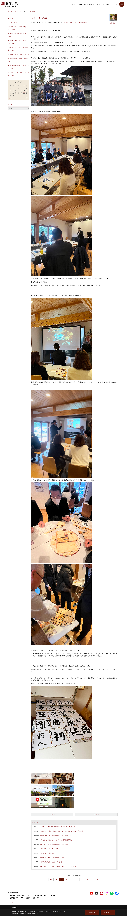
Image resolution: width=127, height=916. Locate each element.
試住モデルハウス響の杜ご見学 (88, 4)
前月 (10, 98)
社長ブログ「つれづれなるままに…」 (81, 22)
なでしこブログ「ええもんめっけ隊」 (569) (18, 74)
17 (13, 92)
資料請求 (106, 4)
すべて (66, 22)
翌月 (26, 98)
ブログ (114, 4)
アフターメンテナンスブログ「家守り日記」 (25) (18, 67)
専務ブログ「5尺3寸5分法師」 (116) (17, 35)
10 (13, 90)
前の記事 (52, 814)
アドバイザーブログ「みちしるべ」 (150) (18, 42)
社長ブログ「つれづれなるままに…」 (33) (18, 28)
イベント (71, 4)
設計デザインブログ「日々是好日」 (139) (18, 49)
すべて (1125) (13, 22)
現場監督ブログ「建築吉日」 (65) (19, 54)
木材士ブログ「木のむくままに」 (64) (18, 60)
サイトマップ (13, 902)
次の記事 (96, 814)
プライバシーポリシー (51, 911)
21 (24, 92)
